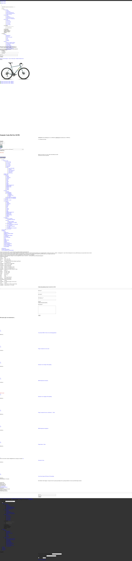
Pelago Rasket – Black (42, 444)
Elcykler (7, 178)
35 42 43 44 (3, 486)
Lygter (5, 239)
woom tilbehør (8, 546)
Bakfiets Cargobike (9, 218)
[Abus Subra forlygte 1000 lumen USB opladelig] (9, 472)
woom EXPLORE (11, 168)
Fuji (6, 207)
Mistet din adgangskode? (42, 559)
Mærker (5, 537)
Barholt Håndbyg (7, 526)
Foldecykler (6, 525)
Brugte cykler (6, 173)
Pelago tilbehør (6, 240)
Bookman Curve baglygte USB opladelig (45, 396)
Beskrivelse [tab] (4, 248)
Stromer (7, 187)
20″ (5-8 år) (8, 518)
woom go (9, 169)
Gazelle (7, 181)
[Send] (2, 502)
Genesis (7, 209)
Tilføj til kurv (2, 150)
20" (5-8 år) (8, 163)
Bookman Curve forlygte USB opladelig (44, 364)
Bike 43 (7, 220)
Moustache (10, 194)
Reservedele (4, 229)
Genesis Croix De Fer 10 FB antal (6, 149)
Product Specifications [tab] (5, 249)
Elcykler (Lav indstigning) (10, 513)
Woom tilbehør (6, 246)
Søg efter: (3, 501)
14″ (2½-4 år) (8, 516)
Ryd (0, 148)
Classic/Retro (8, 177)
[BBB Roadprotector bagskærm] (9, 424)
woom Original (10, 171)
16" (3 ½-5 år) (8, 162)
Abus (5, 231)
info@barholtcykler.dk (3, 487)
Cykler (10, 58)
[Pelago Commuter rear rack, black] (9, 345)
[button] (66, 330)
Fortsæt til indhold (3, 0)
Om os (1, 498)
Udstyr (5, 530)
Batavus (7, 175)
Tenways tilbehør (7, 244)
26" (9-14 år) (8, 165)
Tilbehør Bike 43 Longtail (12, 222)
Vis (0, 346)
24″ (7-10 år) (8, 519)
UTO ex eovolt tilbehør (8, 245)
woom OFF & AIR (11, 170)
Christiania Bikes (9, 223)
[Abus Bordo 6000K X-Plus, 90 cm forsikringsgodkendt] (9, 329)
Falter (7, 180)
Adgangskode (42, 555)
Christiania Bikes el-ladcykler (13, 224)
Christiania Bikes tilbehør (8, 235)
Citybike (7, 176)
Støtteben (5, 241)
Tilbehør (3, 230)
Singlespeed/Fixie (9, 214)
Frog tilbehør (6, 236)
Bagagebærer (6, 232)
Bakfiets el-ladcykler (11, 219)
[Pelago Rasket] (9, 440)
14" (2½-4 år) (8, 161)
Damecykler (6, 174)
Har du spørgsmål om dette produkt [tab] (8, 250)
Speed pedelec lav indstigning (11, 198)
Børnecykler (6, 160)
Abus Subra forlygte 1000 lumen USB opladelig (46, 476)
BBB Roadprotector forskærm (43, 380)
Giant (7, 182)
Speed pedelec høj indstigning (11, 197)
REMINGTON (8, 186)
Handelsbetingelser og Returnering (17, 498)
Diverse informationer (6, 498)
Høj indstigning (8, 192)
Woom (7, 167)
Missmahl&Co (31, 499)
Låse (5, 238)
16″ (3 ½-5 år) (8, 517)
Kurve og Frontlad (7, 237)
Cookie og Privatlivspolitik (28, 498)
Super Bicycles (8, 228)
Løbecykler (8, 166)
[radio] (1, 143)
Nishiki (7, 183)
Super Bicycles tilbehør (8, 243)
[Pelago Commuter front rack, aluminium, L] (9, 408)
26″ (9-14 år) (8, 520)
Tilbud (5, 528)
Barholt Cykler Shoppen (4, 58)
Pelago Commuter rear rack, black (43, 348)
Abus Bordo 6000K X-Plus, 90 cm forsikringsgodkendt (47, 332)
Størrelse (1, 141)
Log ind (44, 557)
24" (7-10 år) (8, 164)
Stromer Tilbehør (7, 242)
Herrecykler (13, 58)
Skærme (7, 535)
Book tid (3, 549)
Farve (1, 144)
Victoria (7, 189)
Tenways (7, 188)
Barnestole (6, 234)
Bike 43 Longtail (11, 221)
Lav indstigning (8, 193)
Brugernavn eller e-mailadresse (45, 553)
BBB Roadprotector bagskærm (43, 428)
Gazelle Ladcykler (9, 225)
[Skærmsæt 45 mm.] (9, 456)
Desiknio (7, 191)
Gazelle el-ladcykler (11, 226)
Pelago (7, 184)
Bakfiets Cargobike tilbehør (8, 233)
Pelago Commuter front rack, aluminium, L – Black (46, 412)
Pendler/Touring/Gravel (20, 58)
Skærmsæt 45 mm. (41, 460)
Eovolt (7, 179)
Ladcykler (5, 217)
